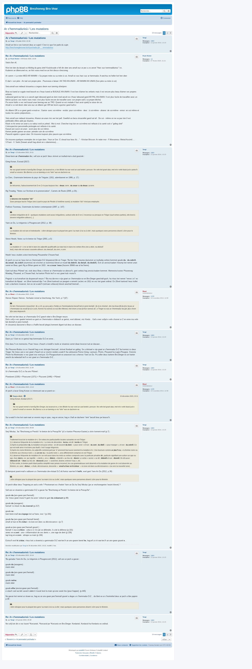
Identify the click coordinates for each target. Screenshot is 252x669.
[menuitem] (20, 18)
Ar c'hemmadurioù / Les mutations (26, 28)
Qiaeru (99, 653)
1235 (152, 296)
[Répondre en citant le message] (137, 38)
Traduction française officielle (85, 653)
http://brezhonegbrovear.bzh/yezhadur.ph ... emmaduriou (29, 47)
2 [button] (167, 33)
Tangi (144, 38)
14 (152, 59)
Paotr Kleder (147, 56)
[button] (170, 33)
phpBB (81, 650)
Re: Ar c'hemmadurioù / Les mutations (25, 56)
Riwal (145, 291)
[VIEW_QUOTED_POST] (24, 396)
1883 (152, 41)
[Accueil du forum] (17, 9)
